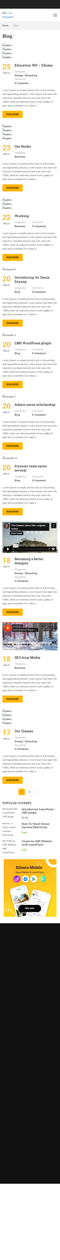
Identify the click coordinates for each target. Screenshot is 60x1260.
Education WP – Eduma (34, 65)
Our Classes (24, 731)
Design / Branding (26, 75)
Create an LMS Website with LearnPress (37, 842)
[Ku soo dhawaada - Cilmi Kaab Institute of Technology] (13, 15)
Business (20, 156)
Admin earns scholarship (35, 404)
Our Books (23, 146)
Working (22, 216)
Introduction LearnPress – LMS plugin (39, 810)
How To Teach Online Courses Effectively (35, 825)
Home (5, 25)
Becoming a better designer (29, 561)
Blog (17, 291)
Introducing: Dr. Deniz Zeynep (32, 279)
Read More (12, 113)
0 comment (22, 83)
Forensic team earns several (31, 468)
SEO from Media (27, 657)
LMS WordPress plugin (33, 343)
